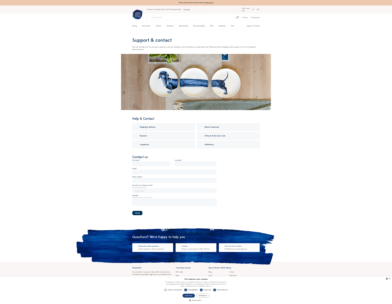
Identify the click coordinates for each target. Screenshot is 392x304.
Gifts (212, 26)
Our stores (186, 9)
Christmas (169, 26)
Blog (210, 272)
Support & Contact (253, 26)
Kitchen (158, 26)
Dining (134, 26)
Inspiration (222, 26)
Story (210, 276)
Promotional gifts (199, 26)
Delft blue (233, 276)
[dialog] (196, 290)
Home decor (146, 26)
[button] (196, 300)
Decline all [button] (203, 295)
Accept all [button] (189, 295)
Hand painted (183, 26)
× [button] (389, 278)
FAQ (177, 276)
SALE (232, 26)
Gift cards (179, 272)
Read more (210, 3)
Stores (231, 272)
